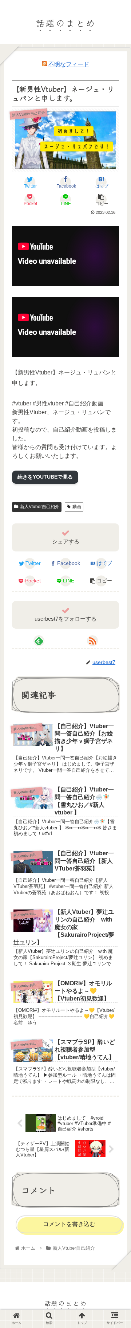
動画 (76, 506)
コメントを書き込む (69, 1224)
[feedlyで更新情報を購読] (39, 640)
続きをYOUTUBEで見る (45, 477)
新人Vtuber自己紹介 (39, 506)
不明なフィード (68, 64)
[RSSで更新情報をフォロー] (92, 640)
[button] (116, 885)
